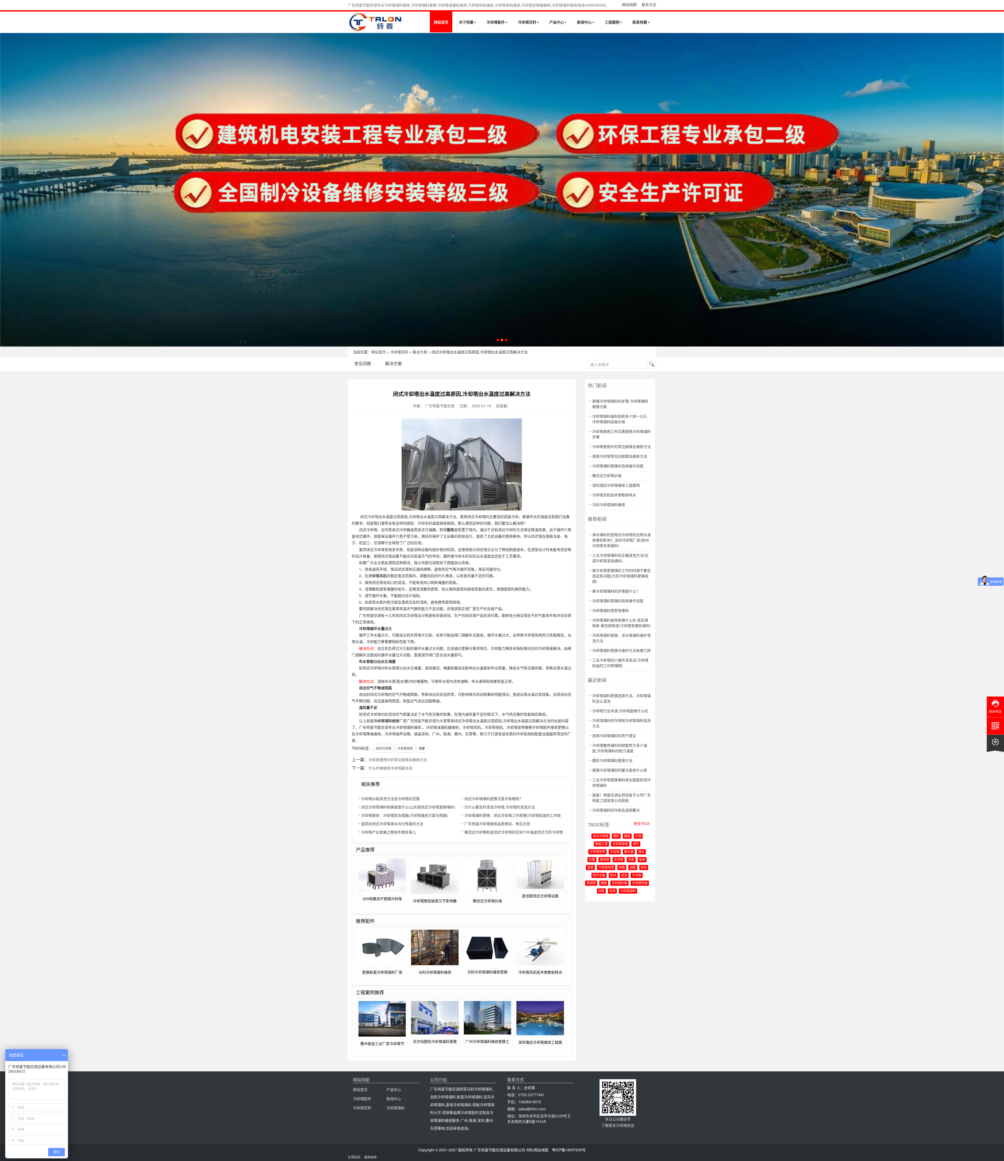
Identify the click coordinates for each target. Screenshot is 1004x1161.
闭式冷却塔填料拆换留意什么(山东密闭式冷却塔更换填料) (408, 806)
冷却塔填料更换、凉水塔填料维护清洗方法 (621, 638)
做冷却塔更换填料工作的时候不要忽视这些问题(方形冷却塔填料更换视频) (621, 576)
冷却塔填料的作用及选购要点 (616, 810)
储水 (641, 852)
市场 (612, 891)
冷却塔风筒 (606, 867)
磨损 (627, 836)
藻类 (590, 867)
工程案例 (612, 22)
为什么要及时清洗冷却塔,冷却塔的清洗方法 (499, 806)
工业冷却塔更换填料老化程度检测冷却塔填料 (621, 782)
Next (5, 190)
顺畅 (604, 883)
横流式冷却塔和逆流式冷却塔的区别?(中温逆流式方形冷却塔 (513, 832)
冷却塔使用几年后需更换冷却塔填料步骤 (621, 434)
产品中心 (556, 22)
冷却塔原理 (620, 844)
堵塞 (422, 748)
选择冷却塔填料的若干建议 (614, 735)
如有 (644, 867)
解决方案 (420, 351)
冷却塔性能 (640, 883)
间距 (601, 891)
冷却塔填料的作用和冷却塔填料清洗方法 (621, 723)
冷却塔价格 (619, 883)
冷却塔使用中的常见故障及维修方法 (397, 759)
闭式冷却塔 (369, 516)
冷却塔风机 (377, 575)
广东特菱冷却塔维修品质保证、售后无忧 (497, 823)
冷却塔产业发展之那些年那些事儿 (388, 832)
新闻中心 (584, 22)
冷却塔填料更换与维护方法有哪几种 (621, 650)
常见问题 (362, 363)
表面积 (591, 883)
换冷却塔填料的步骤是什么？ (616, 591)
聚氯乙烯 (601, 844)
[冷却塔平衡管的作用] (502, 190)
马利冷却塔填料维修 (608, 504)
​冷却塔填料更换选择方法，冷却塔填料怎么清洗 (621, 698)
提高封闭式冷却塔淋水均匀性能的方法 (392, 823)
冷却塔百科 (527, 22)
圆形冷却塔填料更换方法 (612, 760)
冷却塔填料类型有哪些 (610, 610)
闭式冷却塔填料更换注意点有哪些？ (493, 798)
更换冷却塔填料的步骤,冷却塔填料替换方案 (620, 403)
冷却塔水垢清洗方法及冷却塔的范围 (390, 798)
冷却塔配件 (496, 22)
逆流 (624, 875)
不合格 (636, 875)
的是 (631, 859)
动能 (633, 867)
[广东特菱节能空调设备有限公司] (376, 28)
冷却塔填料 (628, 891)
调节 (636, 844)
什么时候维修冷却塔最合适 (390, 768)
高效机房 (370, 1157)
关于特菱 (466, 22)
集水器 (629, 852)
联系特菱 (639, 22)
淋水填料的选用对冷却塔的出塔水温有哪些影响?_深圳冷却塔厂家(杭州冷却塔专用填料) (621, 540)
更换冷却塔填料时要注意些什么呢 (619, 770)
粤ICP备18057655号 (569, 1149)
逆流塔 (618, 859)
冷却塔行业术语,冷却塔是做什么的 (620, 710)
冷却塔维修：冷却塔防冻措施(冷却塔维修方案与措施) (404, 815)
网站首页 (441, 22)
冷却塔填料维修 (386, 720)
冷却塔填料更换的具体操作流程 (617, 465)
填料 (616, 836)
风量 (592, 859)
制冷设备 (599, 875)
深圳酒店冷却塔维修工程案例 (616, 485)
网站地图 (629, 4)
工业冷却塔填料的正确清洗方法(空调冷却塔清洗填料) (620, 558)
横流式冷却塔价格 (606, 475)
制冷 (613, 875)
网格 (622, 867)
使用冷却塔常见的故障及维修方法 (619, 456)
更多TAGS (642, 823)
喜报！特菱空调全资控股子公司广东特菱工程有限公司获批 (621, 797)
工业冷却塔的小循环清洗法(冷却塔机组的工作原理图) (620, 662)
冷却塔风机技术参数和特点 (614, 494)
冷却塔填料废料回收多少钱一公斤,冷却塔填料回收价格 (620, 418)
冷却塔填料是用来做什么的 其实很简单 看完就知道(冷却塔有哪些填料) (621, 622)
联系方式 (649, 4)
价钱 (638, 836)
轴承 (642, 859)
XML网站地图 (537, 1149)
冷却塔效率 (597, 852)
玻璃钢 (604, 859)
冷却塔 (614, 852)
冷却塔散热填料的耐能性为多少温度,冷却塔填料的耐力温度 (619, 748)
